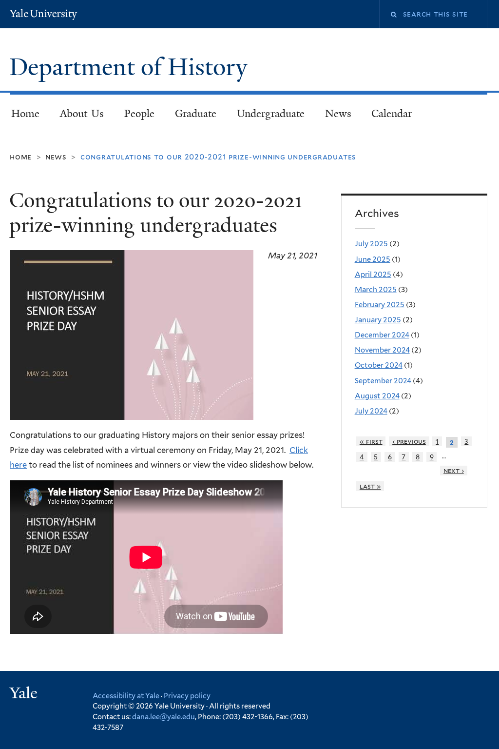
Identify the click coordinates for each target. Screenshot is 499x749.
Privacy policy (187, 695)
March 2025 (376, 289)
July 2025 (371, 243)
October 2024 (379, 365)
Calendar (391, 113)
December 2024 (382, 335)
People (139, 113)
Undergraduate (271, 113)
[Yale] (25, 694)
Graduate (195, 113)
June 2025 (372, 259)
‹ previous (409, 441)
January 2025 (378, 319)
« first (371, 441)
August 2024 (377, 396)
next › (453, 470)
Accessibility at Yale (126, 695)
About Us (82, 113)
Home (25, 113)
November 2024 (382, 350)
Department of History (131, 67)
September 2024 (383, 380)
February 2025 (379, 304)
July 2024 (371, 411)
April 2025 (373, 274)
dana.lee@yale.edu (163, 716)
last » (370, 486)
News (338, 113)
